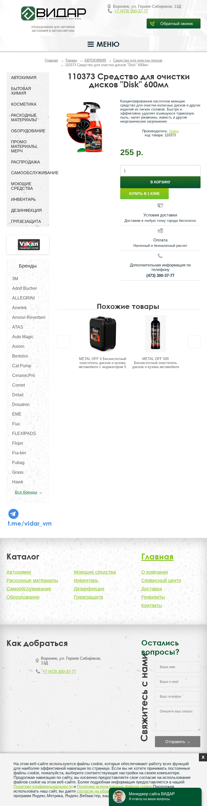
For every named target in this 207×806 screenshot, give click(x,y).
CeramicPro (23, 375)
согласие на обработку (98, 791)
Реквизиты (153, 597)
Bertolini (20, 356)
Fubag (18, 462)
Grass (17, 472)
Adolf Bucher (24, 288)
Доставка (151, 588)
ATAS (17, 327)
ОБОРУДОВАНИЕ (27, 131)
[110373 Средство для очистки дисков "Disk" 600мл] (84, 126)
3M (15, 278)
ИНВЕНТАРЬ (23, 199)
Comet (18, 385)
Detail (17, 395)
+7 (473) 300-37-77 (131, 11)
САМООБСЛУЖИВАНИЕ (27, 172)
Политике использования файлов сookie (114, 786)
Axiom (18, 346)
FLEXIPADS (24, 433)
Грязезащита (88, 597)
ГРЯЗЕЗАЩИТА (26, 221)
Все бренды (26, 492)
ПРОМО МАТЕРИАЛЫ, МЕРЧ (24, 146)
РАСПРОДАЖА (25, 162)
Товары (71, 60)
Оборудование (23, 597)
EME (17, 414)
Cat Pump (21, 365)
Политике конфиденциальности (43, 786)
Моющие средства (95, 572)
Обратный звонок (176, 23)
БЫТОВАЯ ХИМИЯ (21, 90)
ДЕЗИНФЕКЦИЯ (26, 210)
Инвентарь (86, 580)
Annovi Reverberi (29, 317)
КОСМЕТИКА (23, 104)
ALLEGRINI (23, 298)
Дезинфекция (89, 588)
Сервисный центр (161, 580)
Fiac (16, 424)
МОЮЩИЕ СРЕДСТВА (22, 186)
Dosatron (21, 404)
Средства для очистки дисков (137, 60)
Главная (51, 60)
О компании (154, 572)
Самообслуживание (28, 588)
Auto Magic (23, 336)
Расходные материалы (32, 580)
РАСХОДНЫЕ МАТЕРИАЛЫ (24, 117)
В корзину (160, 182)
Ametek (19, 307)
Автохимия (18, 572)
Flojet (17, 443)
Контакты (151, 605)
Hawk (17, 482)
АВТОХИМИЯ (95, 60)
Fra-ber (19, 453)
